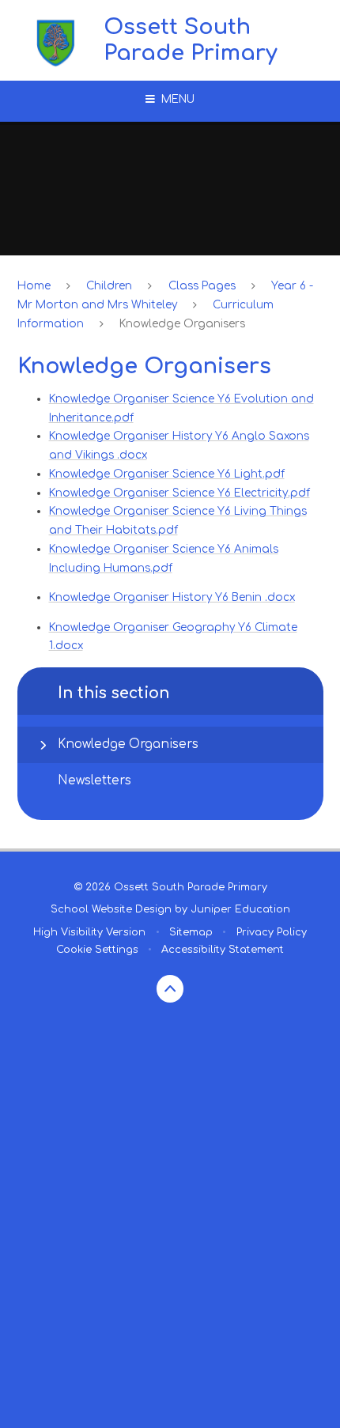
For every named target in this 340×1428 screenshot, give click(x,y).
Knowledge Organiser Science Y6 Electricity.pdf (179, 493)
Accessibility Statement (222, 949)
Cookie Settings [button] (97, 949)
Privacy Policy (271, 932)
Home (34, 286)
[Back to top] (170, 989)
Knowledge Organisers (182, 324)
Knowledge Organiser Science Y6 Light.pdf (167, 474)
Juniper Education (240, 909)
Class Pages (202, 286)
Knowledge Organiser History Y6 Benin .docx (172, 597)
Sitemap (191, 932)
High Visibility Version (89, 932)
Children (109, 286)
